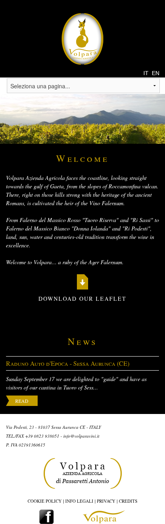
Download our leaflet (82, 298)
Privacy (106, 501)
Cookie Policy (45, 501)
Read (21, 401)
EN (155, 73)
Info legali (79, 501)
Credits (128, 501)
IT (146, 73)
